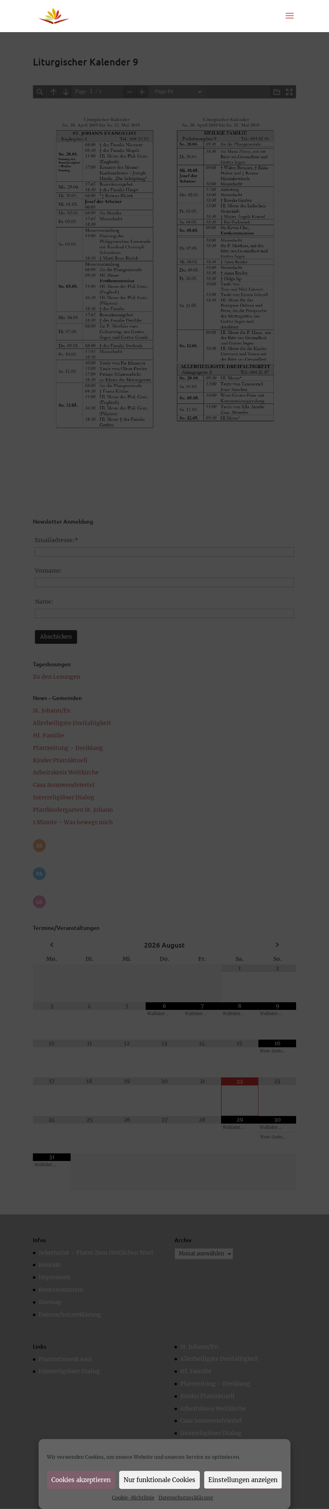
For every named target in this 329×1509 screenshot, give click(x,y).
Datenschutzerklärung (185, 1498)
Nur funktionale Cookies (159, 1480)
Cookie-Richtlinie (133, 1498)
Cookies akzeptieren (81, 1480)
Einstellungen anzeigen (243, 1480)
